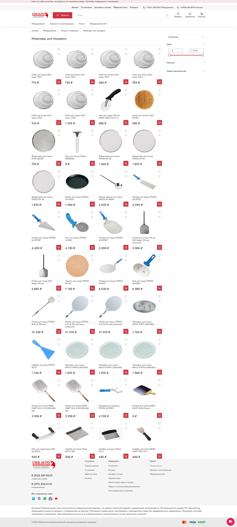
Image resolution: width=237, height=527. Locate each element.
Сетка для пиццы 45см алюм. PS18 (75, 116)
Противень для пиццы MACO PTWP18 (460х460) (144, 366)
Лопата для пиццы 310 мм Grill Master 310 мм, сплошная (143, 240)
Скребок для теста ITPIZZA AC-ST (43, 366)
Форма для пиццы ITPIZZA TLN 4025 (77, 198)
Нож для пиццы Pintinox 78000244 (75, 157)
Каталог (75, 7)
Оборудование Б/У (98, 23)
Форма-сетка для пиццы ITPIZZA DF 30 (109, 157)
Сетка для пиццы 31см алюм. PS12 (75, 75)
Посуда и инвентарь (69, 30)
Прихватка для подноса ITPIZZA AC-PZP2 (109, 407)
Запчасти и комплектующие (62, 23)
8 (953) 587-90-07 (42, 475)
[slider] (169, 55)
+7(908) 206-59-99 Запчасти (191, 7)
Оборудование (38, 23)
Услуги (82, 23)
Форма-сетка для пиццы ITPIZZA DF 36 (142, 157)
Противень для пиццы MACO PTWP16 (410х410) (76, 366)
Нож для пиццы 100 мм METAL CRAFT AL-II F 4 (109, 116)
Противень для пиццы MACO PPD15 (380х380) (143, 323)
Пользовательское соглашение (120, 490)
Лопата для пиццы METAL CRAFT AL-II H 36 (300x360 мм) (43, 408)
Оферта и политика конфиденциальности (124, 486)
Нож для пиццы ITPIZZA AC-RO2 (75, 239)
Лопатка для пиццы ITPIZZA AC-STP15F (44, 239)
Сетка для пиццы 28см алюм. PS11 (41, 75)
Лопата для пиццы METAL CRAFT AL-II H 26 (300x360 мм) (77, 408)
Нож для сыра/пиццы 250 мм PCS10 (43, 450)
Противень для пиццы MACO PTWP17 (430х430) (110, 366)
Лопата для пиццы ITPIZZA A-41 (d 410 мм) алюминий (110, 323)
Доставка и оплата (102, 7)
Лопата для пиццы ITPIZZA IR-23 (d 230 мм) (43, 323)
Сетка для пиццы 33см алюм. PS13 (109, 75)
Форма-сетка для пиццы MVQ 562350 (42, 157)
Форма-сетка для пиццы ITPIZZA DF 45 (42, 198)
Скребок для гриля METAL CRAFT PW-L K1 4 (143, 450)
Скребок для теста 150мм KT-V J (110, 450)
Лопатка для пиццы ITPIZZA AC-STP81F (111, 239)
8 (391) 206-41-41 (42, 484)
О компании (86, 7)
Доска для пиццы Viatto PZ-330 (143, 116)
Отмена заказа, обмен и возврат (120, 482)
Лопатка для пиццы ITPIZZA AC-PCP (111, 282)
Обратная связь (120, 7)
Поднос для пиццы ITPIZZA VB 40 (77, 282)
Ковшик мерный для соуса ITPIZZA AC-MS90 (110, 198)
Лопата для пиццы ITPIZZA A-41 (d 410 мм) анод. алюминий (76, 324)
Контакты (134, 7)
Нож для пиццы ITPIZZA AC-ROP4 (142, 282)
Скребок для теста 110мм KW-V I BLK (76, 450)
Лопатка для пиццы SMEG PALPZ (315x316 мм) (143, 407)
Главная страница (92, 466)
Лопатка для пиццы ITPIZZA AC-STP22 (144, 198)
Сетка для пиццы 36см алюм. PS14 (142, 75)
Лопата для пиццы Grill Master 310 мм (42, 282)
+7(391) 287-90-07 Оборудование (159, 7)
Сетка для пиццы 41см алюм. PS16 (41, 116)
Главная (35, 30)
